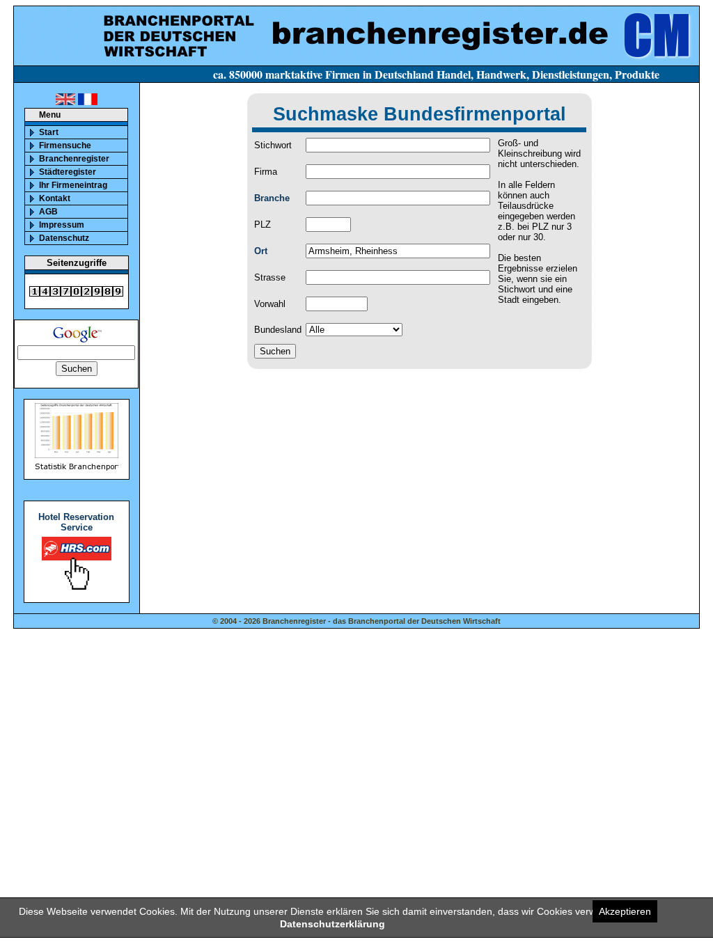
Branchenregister (74, 159)
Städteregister (67, 172)
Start (48, 132)
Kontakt (54, 198)
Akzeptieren (625, 911)
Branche (272, 198)
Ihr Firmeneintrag (73, 185)
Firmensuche (65, 145)
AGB (48, 212)
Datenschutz (64, 238)
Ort (260, 251)
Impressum (61, 225)
